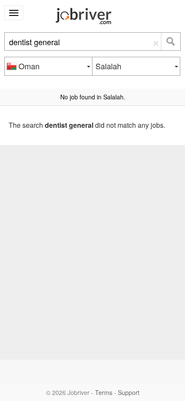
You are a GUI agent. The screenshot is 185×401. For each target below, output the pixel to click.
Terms (103, 392)
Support (128, 392)
